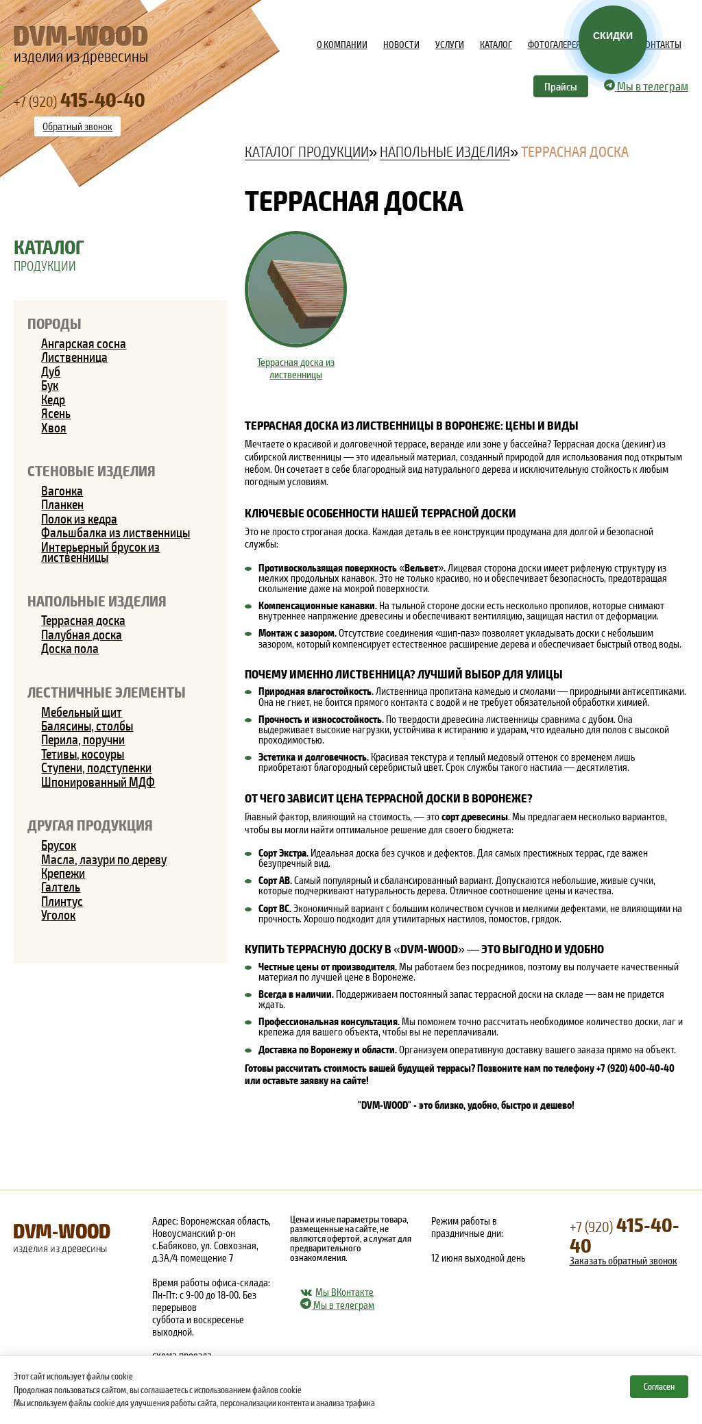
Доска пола (70, 648)
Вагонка (62, 490)
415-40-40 (624, 1234)
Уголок (58, 914)
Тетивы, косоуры (82, 753)
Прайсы (560, 86)
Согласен (659, 1386)
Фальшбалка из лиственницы (115, 532)
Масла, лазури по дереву (104, 859)
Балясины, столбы (87, 725)
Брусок (58, 844)
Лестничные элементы (106, 691)
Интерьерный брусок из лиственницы (100, 552)
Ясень (56, 413)
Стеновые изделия (91, 470)
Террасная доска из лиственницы (296, 368)
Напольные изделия (97, 600)
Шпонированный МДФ (98, 781)
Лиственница (74, 357)
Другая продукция (90, 824)
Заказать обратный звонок (623, 1260)
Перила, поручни (83, 739)
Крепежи (63, 873)
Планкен (62, 504)
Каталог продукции (307, 151)
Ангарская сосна (83, 343)
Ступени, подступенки (96, 767)
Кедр (53, 399)
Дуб (50, 371)
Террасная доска (83, 620)
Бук (49, 385)
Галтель (60, 886)
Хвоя (53, 427)
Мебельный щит (81, 712)
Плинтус (62, 901)
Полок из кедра (79, 518)
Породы (54, 323)
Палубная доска (81, 634)
